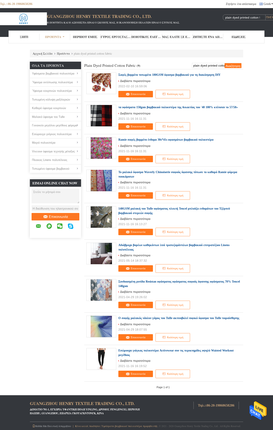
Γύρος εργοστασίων (116, 37)
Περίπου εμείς (85, 37)
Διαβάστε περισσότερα (135, 81)
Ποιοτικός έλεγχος (146, 37)
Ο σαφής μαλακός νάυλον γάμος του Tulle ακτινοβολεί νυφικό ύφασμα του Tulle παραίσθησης (178, 318)
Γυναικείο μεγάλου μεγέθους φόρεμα (54, 125)
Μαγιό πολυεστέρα (43, 142)
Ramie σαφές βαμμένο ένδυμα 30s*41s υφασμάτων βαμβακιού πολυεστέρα (165, 139)
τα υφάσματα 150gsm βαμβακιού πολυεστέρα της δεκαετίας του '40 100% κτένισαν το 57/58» (178, 107)
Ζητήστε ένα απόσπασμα (241, 4)
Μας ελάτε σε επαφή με (177, 37)
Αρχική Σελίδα (43, 53)
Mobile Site (41, 426)
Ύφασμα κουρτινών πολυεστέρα (52, 90)
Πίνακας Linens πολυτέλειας (49, 160)
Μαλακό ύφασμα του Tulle (48, 116)
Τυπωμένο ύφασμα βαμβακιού (50, 168)
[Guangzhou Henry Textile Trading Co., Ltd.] (23, 18)
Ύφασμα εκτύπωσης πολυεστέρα (52, 82)
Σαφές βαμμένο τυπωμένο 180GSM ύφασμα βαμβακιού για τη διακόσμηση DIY (169, 74)
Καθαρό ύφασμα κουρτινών (49, 108)
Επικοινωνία (58, 217)
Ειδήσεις (239, 37)
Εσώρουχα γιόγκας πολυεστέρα (52, 134)
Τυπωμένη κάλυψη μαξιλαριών (51, 99)
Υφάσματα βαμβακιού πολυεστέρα (53, 73)
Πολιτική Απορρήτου (59, 426)
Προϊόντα (53, 37)
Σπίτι (24, 37)
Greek (267, 4)
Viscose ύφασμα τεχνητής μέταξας (53, 151)
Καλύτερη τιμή (175, 94)
